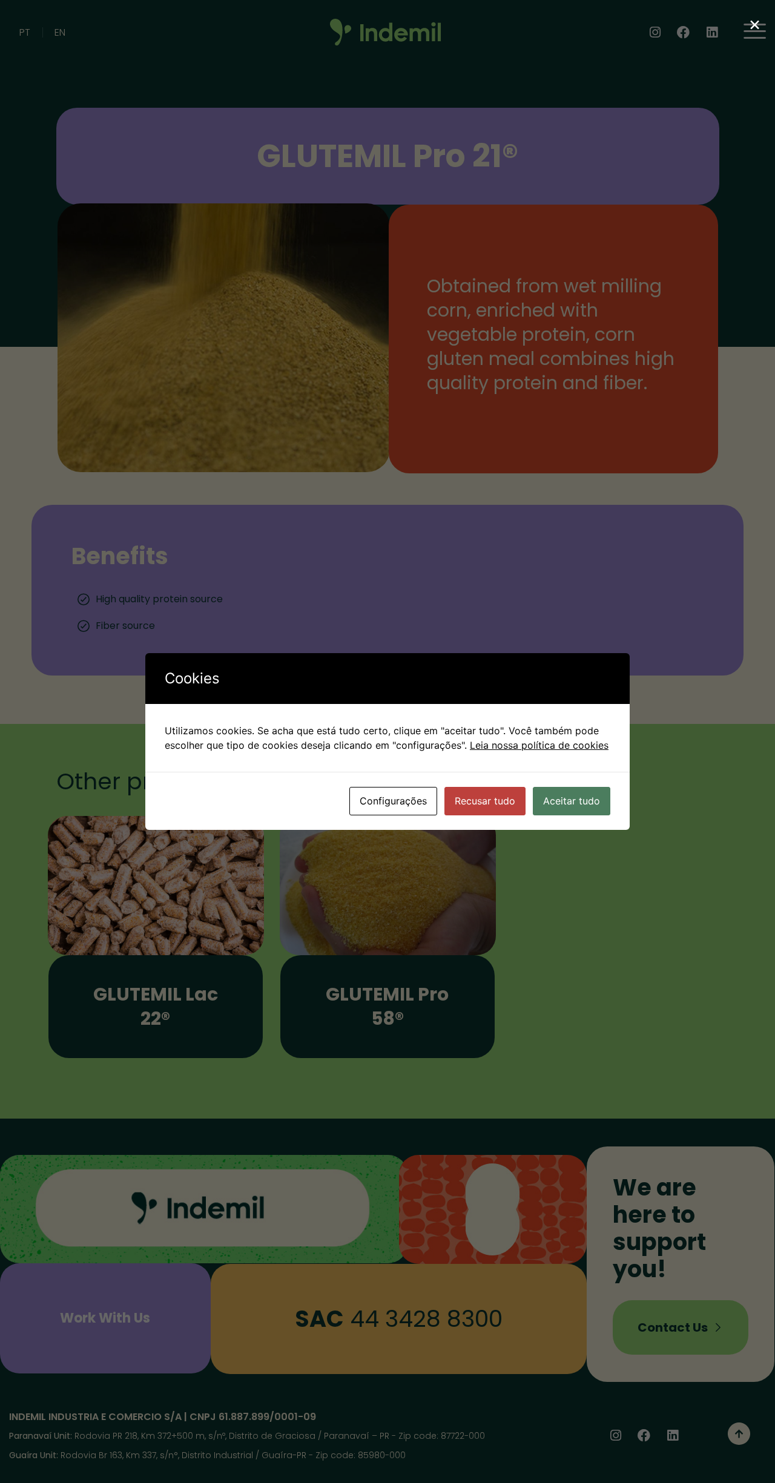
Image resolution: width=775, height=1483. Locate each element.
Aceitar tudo (571, 801)
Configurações (393, 801)
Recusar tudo (485, 801)
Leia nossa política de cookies (539, 745)
